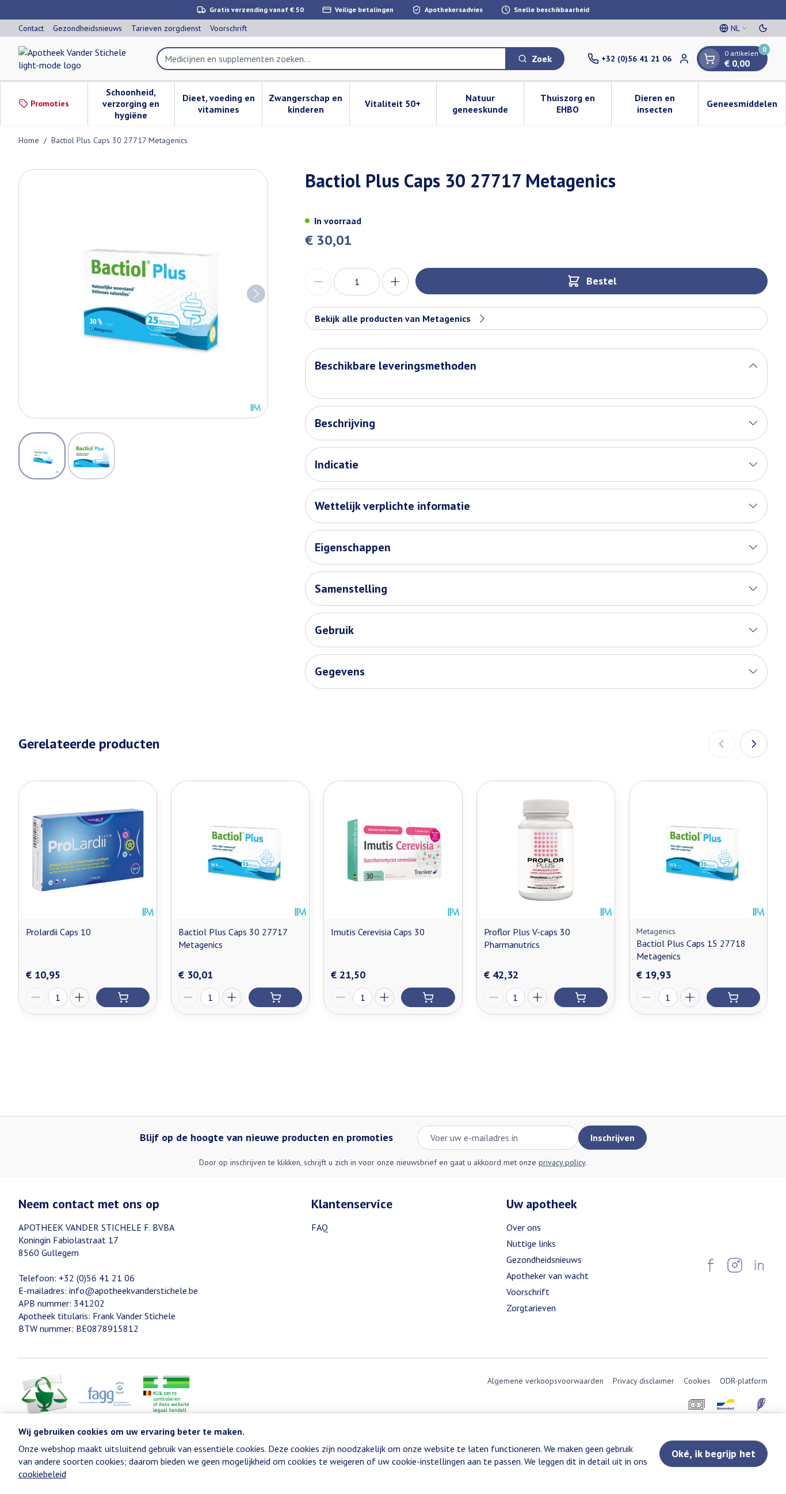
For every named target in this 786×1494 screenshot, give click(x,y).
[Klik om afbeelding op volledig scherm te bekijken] (143, 294)
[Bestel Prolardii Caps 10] (123, 997)
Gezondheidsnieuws (87, 28)
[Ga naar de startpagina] (75, 58)
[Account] (684, 58)
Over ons (523, 1227)
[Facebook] (710, 1265)
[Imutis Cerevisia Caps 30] (392, 850)
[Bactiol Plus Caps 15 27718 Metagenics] (698, 850)
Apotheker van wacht (547, 1275)
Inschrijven (612, 1137)
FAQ (319, 1227)
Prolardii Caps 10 (58, 932)
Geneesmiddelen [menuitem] (746, 106)
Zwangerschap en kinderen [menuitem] (309, 103)
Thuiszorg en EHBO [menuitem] (575, 103)
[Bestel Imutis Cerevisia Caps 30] (428, 997)
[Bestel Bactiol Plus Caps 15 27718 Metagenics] (733, 997)
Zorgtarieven (531, 1308)
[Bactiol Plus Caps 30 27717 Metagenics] (240, 850)
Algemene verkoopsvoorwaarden (545, 1381)
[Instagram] (734, 1265)
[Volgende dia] (754, 744)
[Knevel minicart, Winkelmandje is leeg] (709, 58)
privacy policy (562, 1162)
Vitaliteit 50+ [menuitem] (400, 106)
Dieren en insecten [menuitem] (666, 103)
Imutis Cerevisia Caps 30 (378, 932)
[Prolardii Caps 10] (88, 850)
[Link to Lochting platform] (761, 1404)
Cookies (697, 1381)
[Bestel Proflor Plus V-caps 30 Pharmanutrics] (581, 997)
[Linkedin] (759, 1265)
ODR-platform (744, 1381)
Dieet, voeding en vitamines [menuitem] (222, 103)
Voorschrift (228, 28)
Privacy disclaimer (643, 1381)
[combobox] (331, 58)
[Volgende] (256, 294)
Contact (31, 28)
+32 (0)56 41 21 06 (97, 1278)
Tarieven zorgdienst (166, 28)
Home (28, 140)
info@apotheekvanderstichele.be (133, 1290)
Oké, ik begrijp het (713, 1453)
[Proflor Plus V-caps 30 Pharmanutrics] (546, 850)
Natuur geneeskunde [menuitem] (488, 103)
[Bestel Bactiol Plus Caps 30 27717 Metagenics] (275, 997)
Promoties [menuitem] (49, 103)
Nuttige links (531, 1243)
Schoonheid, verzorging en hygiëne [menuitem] (138, 103)
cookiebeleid (42, 1474)
